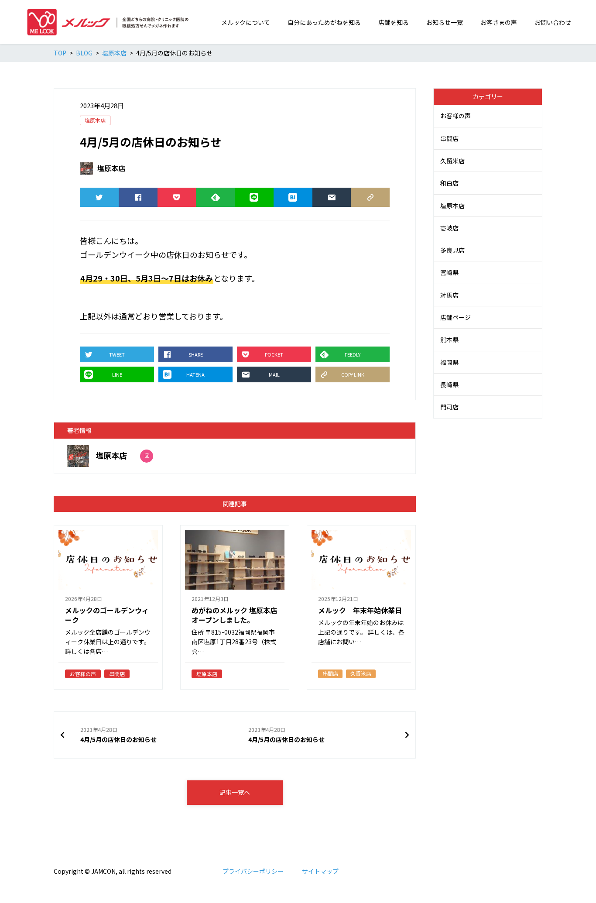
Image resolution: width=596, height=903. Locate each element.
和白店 (449, 183)
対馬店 (449, 295)
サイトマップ (320, 871)
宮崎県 (449, 272)
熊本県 (449, 339)
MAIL (331, 197)
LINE (254, 197)
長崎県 (449, 384)
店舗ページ (455, 317)
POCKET (177, 197)
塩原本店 (95, 120)
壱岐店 (449, 227)
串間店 (449, 138)
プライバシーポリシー (253, 871)
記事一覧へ (234, 792)
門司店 (449, 406)
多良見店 (452, 250)
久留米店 (452, 160)
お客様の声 (455, 115)
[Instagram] (146, 456)
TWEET (99, 197)
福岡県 (449, 362)
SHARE (138, 197)
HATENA (293, 197)
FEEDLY (215, 197)
